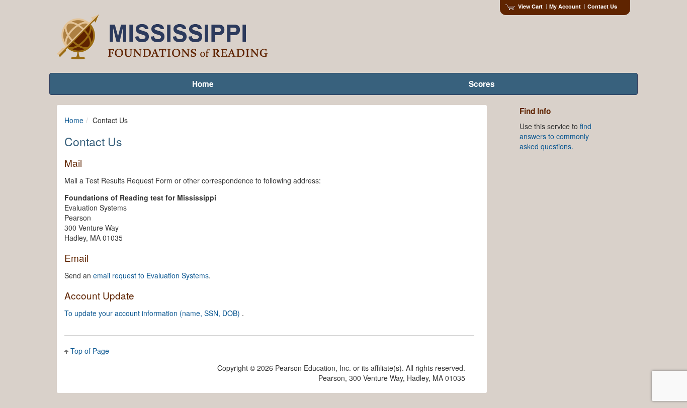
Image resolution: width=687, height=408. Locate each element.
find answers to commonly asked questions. (555, 136)
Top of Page (89, 351)
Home (73, 120)
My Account (565, 6)
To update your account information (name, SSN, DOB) (153, 313)
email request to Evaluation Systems (151, 275)
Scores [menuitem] (482, 83)
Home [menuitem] (203, 83)
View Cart (530, 6)
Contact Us (602, 6)
